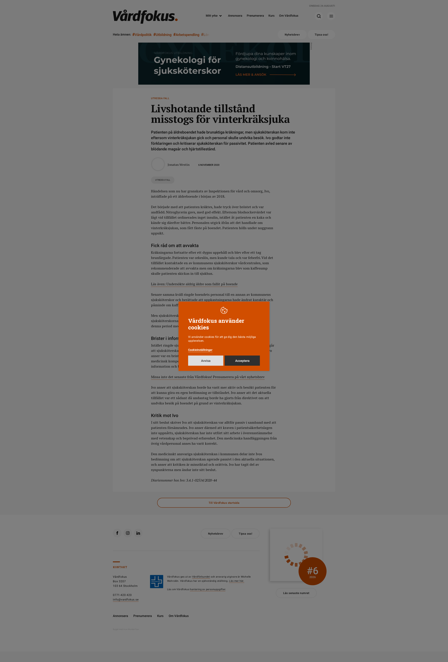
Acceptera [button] (242, 361)
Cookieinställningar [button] (200, 350)
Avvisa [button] (206, 361)
